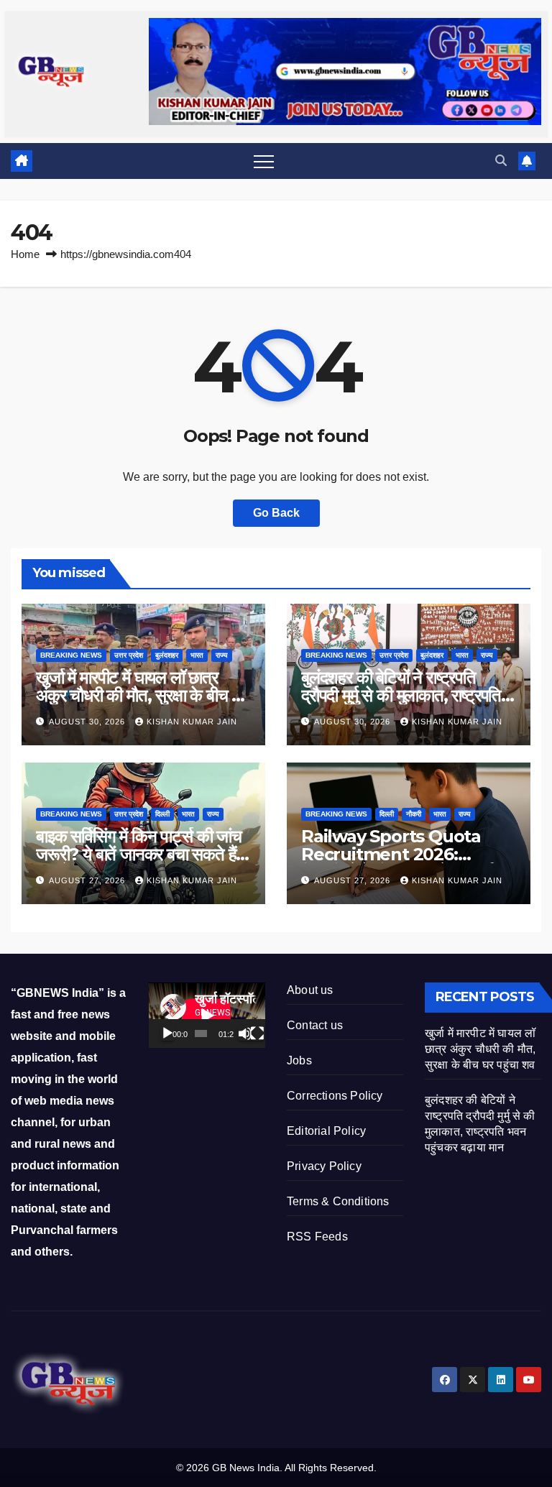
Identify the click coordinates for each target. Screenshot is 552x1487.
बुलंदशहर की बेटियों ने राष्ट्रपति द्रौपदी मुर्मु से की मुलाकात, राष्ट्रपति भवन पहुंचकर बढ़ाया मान (401, 695)
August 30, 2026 (88, 721)
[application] (207, 1015)
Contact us (315, 1025)
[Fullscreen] (257, 1033)
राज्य (222, 655)
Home (25, 254)
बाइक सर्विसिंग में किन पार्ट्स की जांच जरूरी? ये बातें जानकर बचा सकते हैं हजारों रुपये (139, 854)
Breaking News (71, 655)
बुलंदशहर (166, 655)
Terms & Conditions (338, 1201)
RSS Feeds (317, 1236)
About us (310, 990)
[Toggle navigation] (263, 161)
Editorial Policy (326, 1131)
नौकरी (413, 814)
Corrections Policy (335, 1096)
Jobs (299, 1060)
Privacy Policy (324, 1166)
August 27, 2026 (88, 880)
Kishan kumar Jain (192, 721)
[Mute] (245, 1033)
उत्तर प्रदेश (128, 655)
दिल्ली (162, 814)
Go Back (276, 513)
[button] (501, 161)
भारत (196, 655)
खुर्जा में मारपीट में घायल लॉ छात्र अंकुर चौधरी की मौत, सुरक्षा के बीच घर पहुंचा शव (141, 695)
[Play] (167, 1033)
